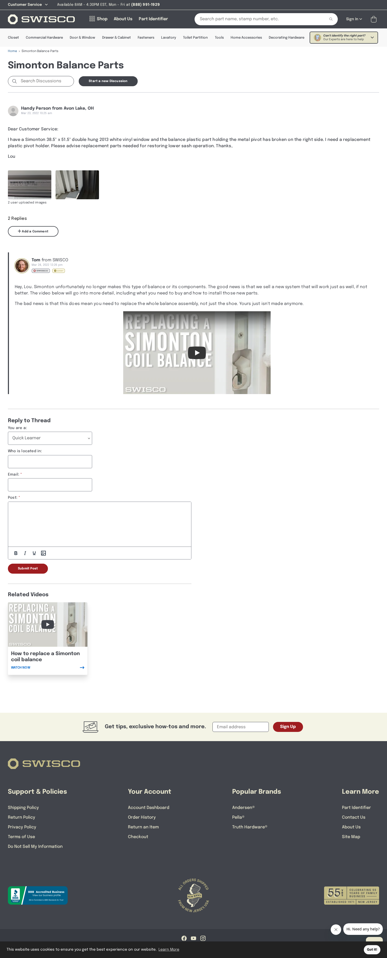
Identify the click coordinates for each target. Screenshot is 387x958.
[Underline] (34, 553)
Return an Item (143, 827)
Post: (12, 498)
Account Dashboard (148, 808)
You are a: (17, 428)
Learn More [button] (168, 949)
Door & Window (82, 37)
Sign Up (288, 727)
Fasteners (146, 37)
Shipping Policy (23, 808)
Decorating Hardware (286, 37)
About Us (351, 827)
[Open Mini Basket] (374, 19)
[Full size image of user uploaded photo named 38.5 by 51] (29, 184)
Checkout (138, 837)
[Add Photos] (43, 553)
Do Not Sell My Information (35, 846)
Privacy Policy (22, 827)
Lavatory (168, 37)
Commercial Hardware (44, 37)
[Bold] (15, 553)
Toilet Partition (195, 37)
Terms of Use (21, 837)
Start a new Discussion (108, 81)
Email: (13, 474)
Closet (13, 37)
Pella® (238, 817)
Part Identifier (356, 808)
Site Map (351, 837)
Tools (219, 37)
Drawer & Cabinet (116, 37)
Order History (142, 817)
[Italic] (25, 553)
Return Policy (21, 817)
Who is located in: (25, 451)
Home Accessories (246, 37)
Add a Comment (34, 231)
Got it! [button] (372, 949)
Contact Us (353, 817)
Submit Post (28, 568)
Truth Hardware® (249, 827)
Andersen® (243, 808)
